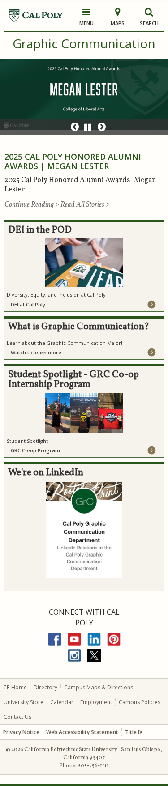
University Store (23, 702)
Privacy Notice (21, 732)
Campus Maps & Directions (98, 687)
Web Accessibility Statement (82, 732)
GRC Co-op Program (35, 450)
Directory (45, 687)
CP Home (15, 687)
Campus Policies (139, 702)
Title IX (133, 732)
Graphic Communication (84, 43)
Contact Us (17, 717)
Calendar (61, 702)
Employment (96, 702)
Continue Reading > (32, 205)
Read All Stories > (85, 205)
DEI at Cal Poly (28, 304)
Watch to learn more (36, 352)
